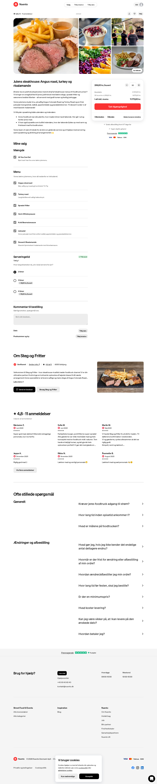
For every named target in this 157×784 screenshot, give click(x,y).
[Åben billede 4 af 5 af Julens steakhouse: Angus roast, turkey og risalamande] (128, 32)
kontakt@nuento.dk (65, 686)
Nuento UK (105, 737)
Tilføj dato (91, 5)
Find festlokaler (107, 728)
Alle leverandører (20, 712)
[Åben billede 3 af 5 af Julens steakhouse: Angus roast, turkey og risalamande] (95, 60)
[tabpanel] (80, 5)
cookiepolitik (83, 768)
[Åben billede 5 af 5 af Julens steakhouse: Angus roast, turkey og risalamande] (128, 60)
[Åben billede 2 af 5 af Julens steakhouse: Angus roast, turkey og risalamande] (95, 32)
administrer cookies (65, 770)
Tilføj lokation (79, 5)
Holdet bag (106, 716)
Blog (59, 712)
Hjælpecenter (63, 678)
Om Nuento (106, 712)
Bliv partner (106, 724)
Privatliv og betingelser (22, 767)
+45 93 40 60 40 (64, 682)
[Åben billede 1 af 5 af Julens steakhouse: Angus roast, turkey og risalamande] (45, 46)
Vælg (68, 5)
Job (102, 720)
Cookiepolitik (40, 767)
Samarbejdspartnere (110, 733)
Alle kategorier (19, 716)
